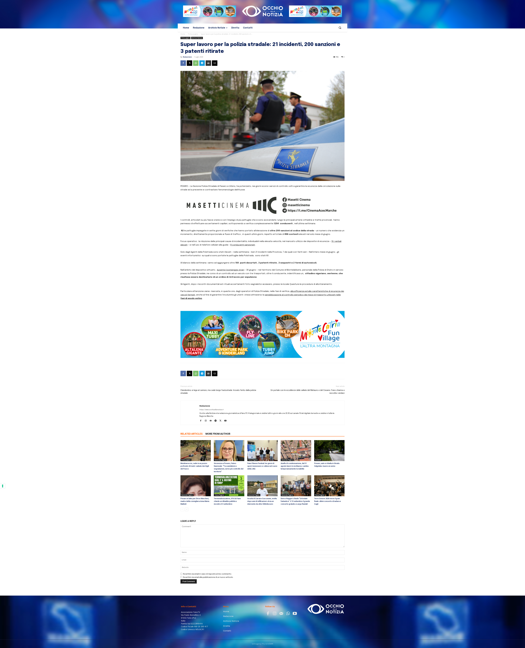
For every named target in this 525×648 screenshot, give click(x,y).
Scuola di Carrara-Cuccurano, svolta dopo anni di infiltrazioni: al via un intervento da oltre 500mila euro (262, 501)
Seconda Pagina (220, 460)
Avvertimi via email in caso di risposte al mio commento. (207, 574)
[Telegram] (202, 63)
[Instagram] (206, 421)
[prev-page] (182, 509)
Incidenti (318, 460)
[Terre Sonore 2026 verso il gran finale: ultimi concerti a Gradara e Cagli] (329, 485)
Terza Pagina (252, 460)
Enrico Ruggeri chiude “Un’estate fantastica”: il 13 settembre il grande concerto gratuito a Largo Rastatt (295, 501)
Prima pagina (193, 34)
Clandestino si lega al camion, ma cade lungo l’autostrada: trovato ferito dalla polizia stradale (218, 391)
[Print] (208, 63)
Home (182, 34)
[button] (340, 28)
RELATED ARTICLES (191, 433)
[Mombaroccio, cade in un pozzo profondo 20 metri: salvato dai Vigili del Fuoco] (195, 450)
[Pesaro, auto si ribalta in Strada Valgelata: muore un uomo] (329, 450)
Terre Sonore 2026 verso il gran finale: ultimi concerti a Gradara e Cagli (327, 501)
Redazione (187, 57)
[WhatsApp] (196, 63)
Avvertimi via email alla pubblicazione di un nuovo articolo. (208, 577)
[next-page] (186, 509)
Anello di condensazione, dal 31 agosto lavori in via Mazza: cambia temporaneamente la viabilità (294, 466)
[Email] (214, 63)
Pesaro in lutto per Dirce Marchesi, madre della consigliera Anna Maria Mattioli (194, 501)
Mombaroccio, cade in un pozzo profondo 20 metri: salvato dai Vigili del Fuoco (194, 466)
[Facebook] (183, 63)
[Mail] (211, 421)
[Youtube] (226, 421)
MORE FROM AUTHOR (217, 433)
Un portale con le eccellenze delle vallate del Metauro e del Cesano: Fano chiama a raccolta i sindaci (308, 391)
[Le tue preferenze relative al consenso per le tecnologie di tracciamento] (2, 486)
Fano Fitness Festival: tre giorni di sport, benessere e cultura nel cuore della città (262, 466)
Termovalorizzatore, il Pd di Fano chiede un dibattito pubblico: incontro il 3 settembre (227, 501)
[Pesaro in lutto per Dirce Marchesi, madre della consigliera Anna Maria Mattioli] (195, 485)
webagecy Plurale (262, 644)
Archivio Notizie (197, 38)
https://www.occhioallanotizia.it (211, 410)
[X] (189, 63)
